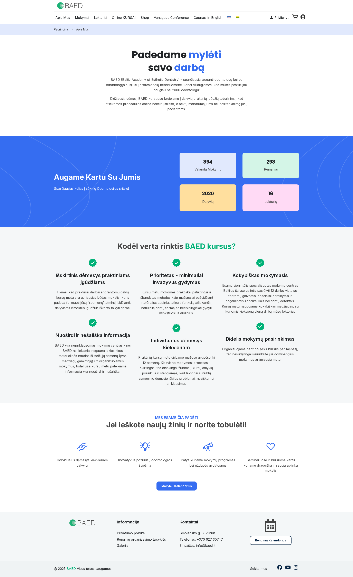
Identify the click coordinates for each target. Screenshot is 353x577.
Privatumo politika (131, 533)
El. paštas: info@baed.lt (197, 545)
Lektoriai (100, 17)
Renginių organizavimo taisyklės (141, 539)
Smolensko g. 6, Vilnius (198, 533)
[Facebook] (279, 568)
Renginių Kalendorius (270, 540)
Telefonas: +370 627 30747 (201, 539)
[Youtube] (288, 568)
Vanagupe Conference (171, 17)
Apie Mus (62, 17)
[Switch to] (229, 17)
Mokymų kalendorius (176, 486)
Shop (145, 17)
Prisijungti (282, 17)
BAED (71, 569)
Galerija (122, 545)
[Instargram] (296, 568)
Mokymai (82, 17)
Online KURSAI (124, 17)
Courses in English (208, 17)
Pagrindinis (61, 29)
